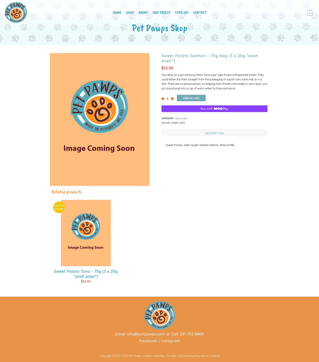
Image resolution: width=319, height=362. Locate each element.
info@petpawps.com (146, 333)
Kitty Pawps (181, 118)
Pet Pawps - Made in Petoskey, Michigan (152, 356)
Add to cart (191, 98)
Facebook (148, 340)
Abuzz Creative (210, 356)
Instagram (170, 340)
